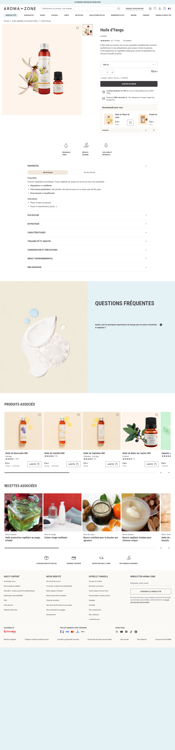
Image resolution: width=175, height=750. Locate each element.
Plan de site (124, 652)
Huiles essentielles (97, 15)
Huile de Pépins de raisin (122, 115)
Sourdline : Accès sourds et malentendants (19, 603)
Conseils (92, 617)
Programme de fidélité (163, 652)
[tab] (48, 172)
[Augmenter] (112, 72)
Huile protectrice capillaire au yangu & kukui (22, 551)
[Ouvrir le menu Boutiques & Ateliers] (150, 8)
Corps (66, 15)
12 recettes (127, 41)
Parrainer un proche (96, 598)
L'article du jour (94, 632)
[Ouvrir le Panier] (164, 8)
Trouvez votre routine (135, 9)
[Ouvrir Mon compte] (160, 8)
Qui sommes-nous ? (53, 594)
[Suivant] (154, 130)
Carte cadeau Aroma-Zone (98, 603)
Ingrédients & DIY (117, 15)
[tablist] (69, 172)
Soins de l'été (11, 15)
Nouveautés (29, 15)
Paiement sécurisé (10, 622)
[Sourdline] (10, 643)
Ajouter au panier (129, 84)
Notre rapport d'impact (54, 603)
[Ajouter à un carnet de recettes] (39, 509)
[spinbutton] (107, 72)
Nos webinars (94, 627)
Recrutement (51, 627)
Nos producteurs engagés (55, 622)
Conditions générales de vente (68, 652)
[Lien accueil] (20, 8)
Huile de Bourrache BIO (16, 465)
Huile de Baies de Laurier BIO (136, 465)
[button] (12, 743)
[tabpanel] (88, 192)
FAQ (5, 613)
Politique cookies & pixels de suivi (37, 652)
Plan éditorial (142, 652)
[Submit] (118, 8)
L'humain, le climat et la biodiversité (59, 598)
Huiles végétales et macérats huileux (25, 21)
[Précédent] (146, 130)
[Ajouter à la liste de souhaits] (39, 427)
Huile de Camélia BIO (54, 465)
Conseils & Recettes (163, 15)
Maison (133, 15)
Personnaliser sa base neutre (99, 608)
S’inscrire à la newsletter (150, 604)
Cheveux (54, 15)
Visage (42, 15)
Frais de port (8, 617)
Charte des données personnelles (100, 652)
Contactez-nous (9, 594)
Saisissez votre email (139, 595)
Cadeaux (146, 15)
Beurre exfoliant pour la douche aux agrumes (100, 551)
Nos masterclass (95, 622)
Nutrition (79, 15)
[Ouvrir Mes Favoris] (155, 8)
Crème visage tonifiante (55, 549)
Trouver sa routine (95, 594)
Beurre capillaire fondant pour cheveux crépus (136, 551)
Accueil (6, 21)
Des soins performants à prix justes (59, 617)
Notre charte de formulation (56, 608)
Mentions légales (10, 652)
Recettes (92, 613)
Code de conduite (52, 613)
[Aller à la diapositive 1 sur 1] (88, 30)
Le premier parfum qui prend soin (88, 2)
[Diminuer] (102, 72)
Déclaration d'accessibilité (13, 608)
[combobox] (80, 8)
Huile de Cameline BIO (94, 465)
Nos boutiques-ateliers (12, 598)
